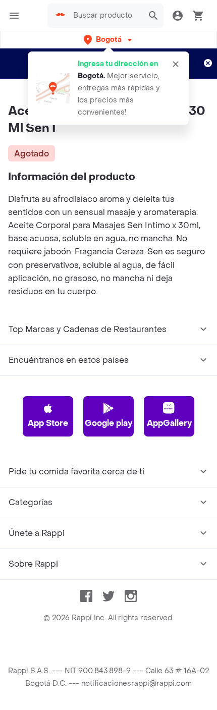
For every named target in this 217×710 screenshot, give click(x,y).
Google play (108, 423)
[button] (109, 39)
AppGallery (169, 423)
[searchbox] (105, 16)
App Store (48, 423)
